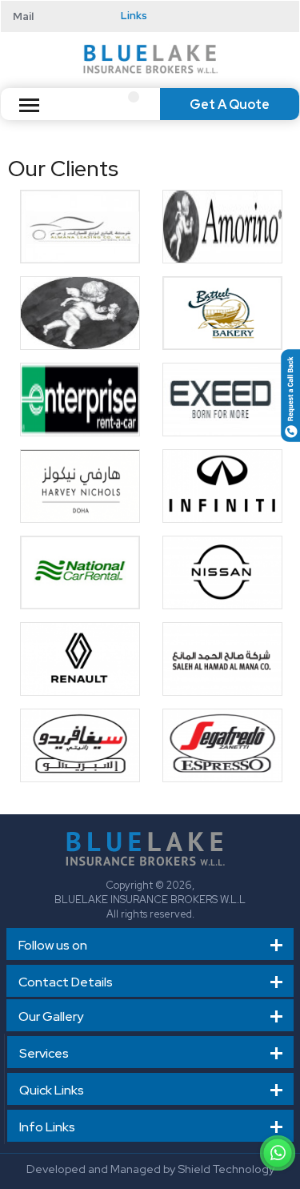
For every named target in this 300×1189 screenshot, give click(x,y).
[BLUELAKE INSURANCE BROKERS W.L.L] (150, 58)
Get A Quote (230, 104)
